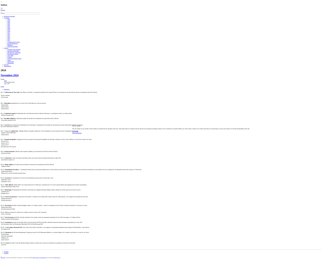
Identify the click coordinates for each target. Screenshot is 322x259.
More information (77, 133)
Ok (73, 131)
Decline (76, 131)
